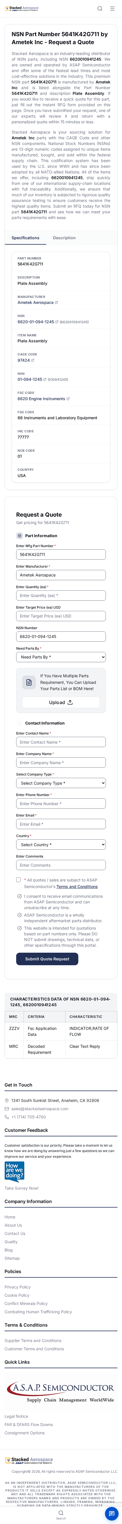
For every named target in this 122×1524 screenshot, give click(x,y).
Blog (9, 1249)
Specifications (25, 237)
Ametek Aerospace (36, 302)
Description (64, 237)
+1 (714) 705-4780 (28, 1116)
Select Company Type (35, 774)
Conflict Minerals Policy (26, 1303)
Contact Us (15, 1233)
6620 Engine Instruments (41, 398)
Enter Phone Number (34, 795)
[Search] (100, 8)
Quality (11, 1241)
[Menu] (112, 8)
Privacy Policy (18, 1286)
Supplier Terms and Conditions (33, 1340)
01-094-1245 (30, 379)
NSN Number (26, 628)
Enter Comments (29, 856)
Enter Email (26, 815)
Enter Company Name (35, 754)
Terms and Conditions (77, 886)
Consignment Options (25, 1432)
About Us (13, 1225)
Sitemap (12, 1258)
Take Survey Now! (22, 1188)
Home (10, 1216)
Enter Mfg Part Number (36, 546)
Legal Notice (16, 1416)
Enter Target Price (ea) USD (38, 607)
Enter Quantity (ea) (32, 587)
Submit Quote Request (47, 958)
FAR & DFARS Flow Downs (29, 1424)
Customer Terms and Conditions (34, 1348)
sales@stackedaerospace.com (39, 1108)
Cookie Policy (17, 1295)
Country (23, 836)
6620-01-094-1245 (36, 321)
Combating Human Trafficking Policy (38, 1311)
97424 (24, 360)
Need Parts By (28, 648)
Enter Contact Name (33, 733)
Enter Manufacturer (33, 566)
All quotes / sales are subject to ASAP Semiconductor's (61, 883)
